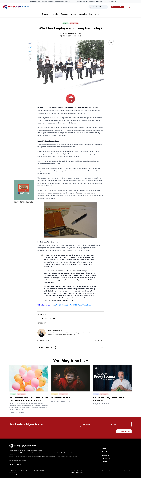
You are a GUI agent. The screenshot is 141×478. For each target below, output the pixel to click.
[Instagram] (20, 464)
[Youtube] (18, 464)
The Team (105, 455)
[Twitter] (12, 464)
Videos (73, 14)
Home (104, 448)
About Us (105, 452)
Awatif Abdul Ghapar (73, 33)
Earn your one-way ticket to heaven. (18, 460)
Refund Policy (21, 474)
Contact (104, 461)
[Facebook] (10, 464)
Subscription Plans (117, 7)
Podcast (55, 394)
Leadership (74, 23)
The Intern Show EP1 (60, 398)
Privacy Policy (13, 474)
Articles (56, 14)
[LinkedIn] (15, 464)
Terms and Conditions (32, 474)
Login (129, 7)
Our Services (94, 14)
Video (96, 394)
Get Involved (106, 458)
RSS (40, 474)
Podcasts (64, 14)
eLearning (83, 14)
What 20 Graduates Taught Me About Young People (73, 305)
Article (66, 23)
